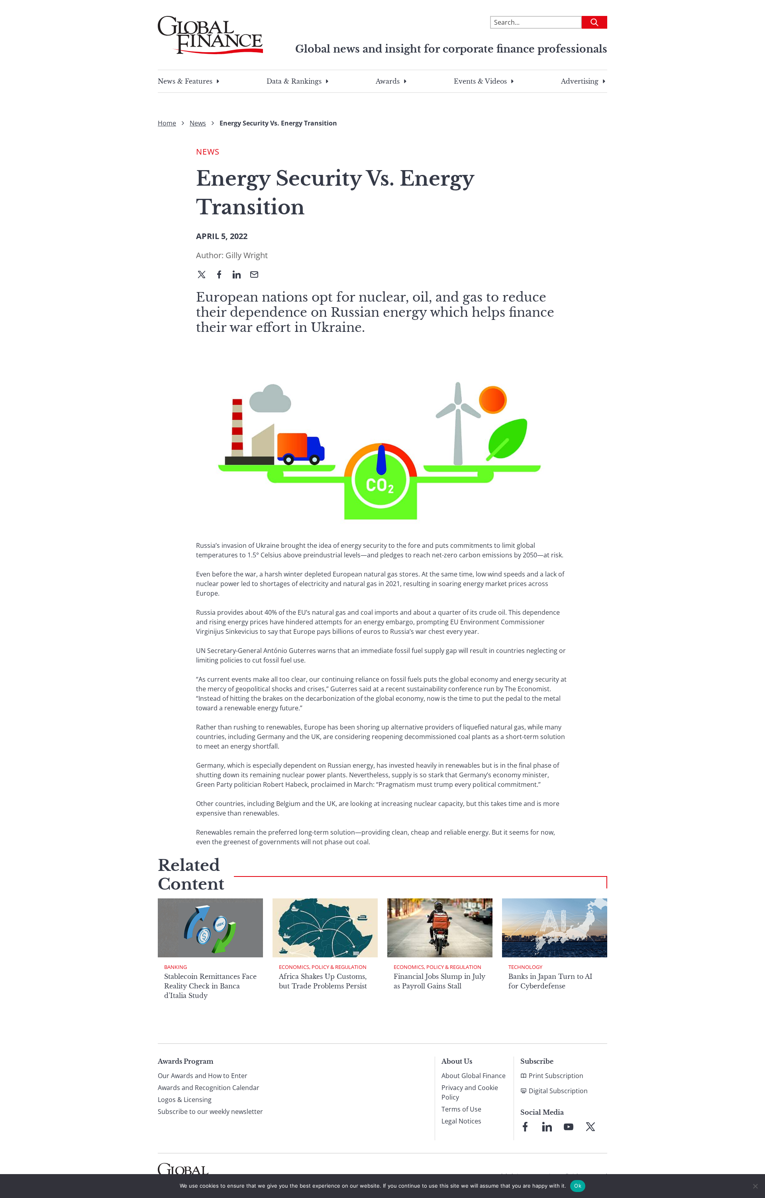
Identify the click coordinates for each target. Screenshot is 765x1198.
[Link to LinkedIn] (547, 1126)
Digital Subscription (558, 1090)
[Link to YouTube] (568, 1126)
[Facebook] (222, 275)
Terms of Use (461, 1109)
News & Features (185, 81)
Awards (388, 81)
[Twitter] (205, 275)
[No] (755, 1186)
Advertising (579, 81)
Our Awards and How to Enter (202, 1075)
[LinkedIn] (240, 275)
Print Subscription (556, 1075)
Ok (577, 1185)
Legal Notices (461, 1121)
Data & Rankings (294, 81)
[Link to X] (590, 1126)
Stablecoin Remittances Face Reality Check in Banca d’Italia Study (210, 986)
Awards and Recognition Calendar (208, 1087)
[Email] (257, 275)
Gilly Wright (247, 255)
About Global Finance (473, 1075)
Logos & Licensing (185, 1099)
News (198, 123)
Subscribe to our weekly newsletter (210, 1111)
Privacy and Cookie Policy (469, 1092)
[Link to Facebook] (525, 1126)
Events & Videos (480, 81)
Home (167, 123)
